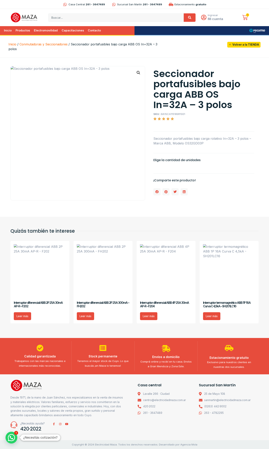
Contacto (94, 30)
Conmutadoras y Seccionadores (43, 44)
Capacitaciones (73, 30)
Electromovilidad (46, 30)
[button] (138, 72)
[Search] (190, 17)
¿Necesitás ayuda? (32, 423)
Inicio (8, 30)
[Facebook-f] (54, 424)
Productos (23, 30)
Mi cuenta (215, 19)
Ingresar (213, 15)
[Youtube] (67, 424)
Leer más (22, 316)
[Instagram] (60, 424)
